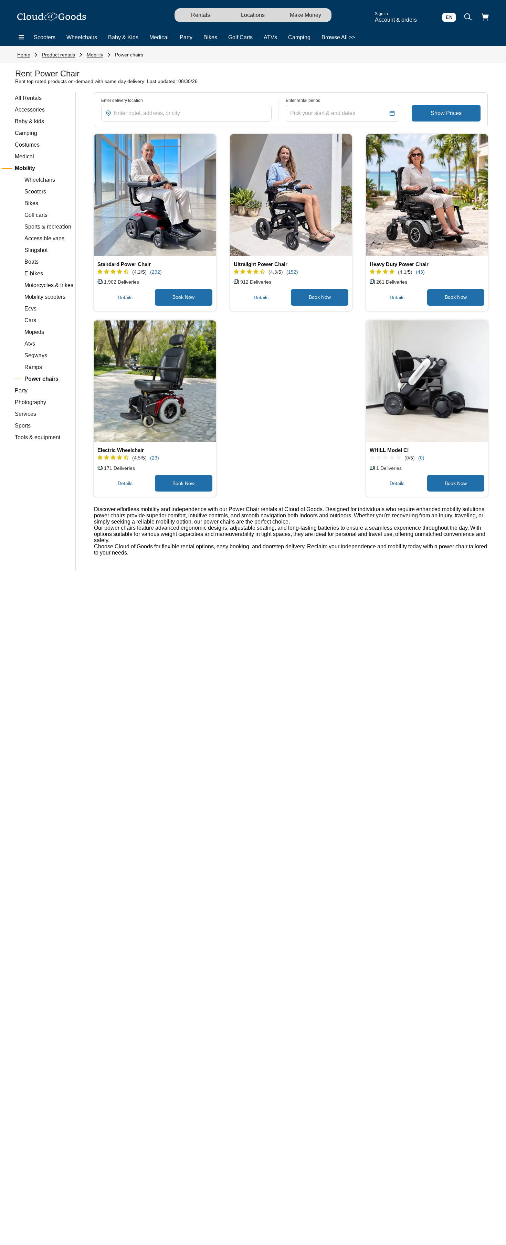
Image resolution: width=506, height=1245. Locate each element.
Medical (159, 37)
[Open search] (468, 17)
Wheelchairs (81, 37)
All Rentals (28, 98)
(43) (420, 272)
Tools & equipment (37, 437)
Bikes (210, 37)
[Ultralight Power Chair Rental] (291, 195)
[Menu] (21, 37)
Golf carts (36, 215)
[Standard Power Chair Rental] (155, 195)
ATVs (270, 37)
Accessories (30, 110)
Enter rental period (303, 100)
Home (23, 54)
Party (186, 37)
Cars (30, 320)
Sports (23, 426)
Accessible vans (44, 238)
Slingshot (36, 250)
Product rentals (58, 54)
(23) (154, 458)
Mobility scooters (44, 297)
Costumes (27, 145)
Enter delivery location (122, 100)
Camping (299, 37)
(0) (421, 458)
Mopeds (34, 332)
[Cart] (485, 17)
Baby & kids (29, 121)
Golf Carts (240, 37)
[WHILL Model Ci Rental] (427, 381)
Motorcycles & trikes (48, 285)
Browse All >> (338, 37)
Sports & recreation (47, 227)
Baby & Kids (123, 37)
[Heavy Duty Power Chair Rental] (427, 195)
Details (125, 297)
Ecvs (30, 309)
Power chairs (129, 54)
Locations (253, 15)
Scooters (44, 37)
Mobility (95, 54)
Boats (31, 262)
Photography (30, 402)
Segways (35, 355)
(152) (292, 272)
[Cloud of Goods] (51, 17)
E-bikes (33, 273)
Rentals (200, 15)
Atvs (29, 344)
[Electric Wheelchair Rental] (155, 381)
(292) (156, 272)
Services (25, 414)
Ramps (33, 367)
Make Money (305, 15)
